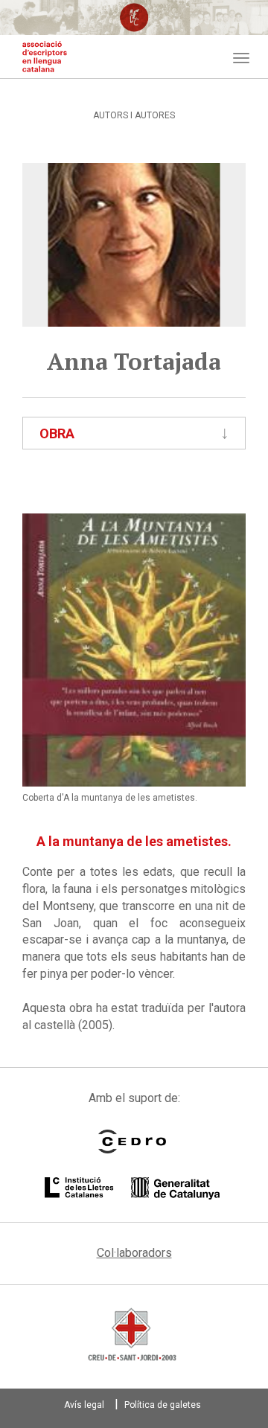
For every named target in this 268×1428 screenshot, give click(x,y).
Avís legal (84, 1405)
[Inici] (44, 56)
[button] (134, 650)
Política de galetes (162, 1405)
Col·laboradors (134, 1253)
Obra (56, 433)
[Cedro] (132, 1141)
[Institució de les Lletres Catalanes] (132, 1188)
